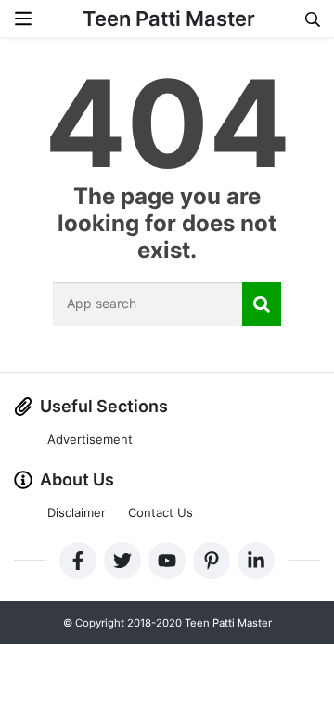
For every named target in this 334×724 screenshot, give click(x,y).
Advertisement (90, 439)
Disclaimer (76, 512)
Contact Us (160, 512)
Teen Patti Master (169, 18)
